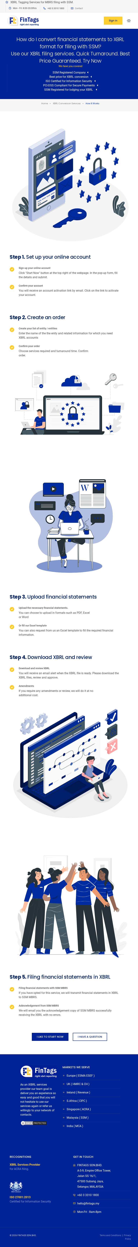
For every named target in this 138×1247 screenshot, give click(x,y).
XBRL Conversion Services (67, 103)
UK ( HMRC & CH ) (78, 1084)
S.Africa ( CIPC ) (77, 1101)
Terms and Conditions (110, 1235)
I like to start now (50, 1037)
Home (44, 103)
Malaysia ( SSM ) (78, 1117)
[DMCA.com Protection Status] (33, 1123)
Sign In (113, 20)
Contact (79, 8)
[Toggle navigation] (129, 20)
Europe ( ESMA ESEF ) (81, 1075)
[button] (33, 1137)
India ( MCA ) (75, 1126)
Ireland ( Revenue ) (78, 1092)
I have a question (90, 1037)
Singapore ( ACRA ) (79, 1109)
